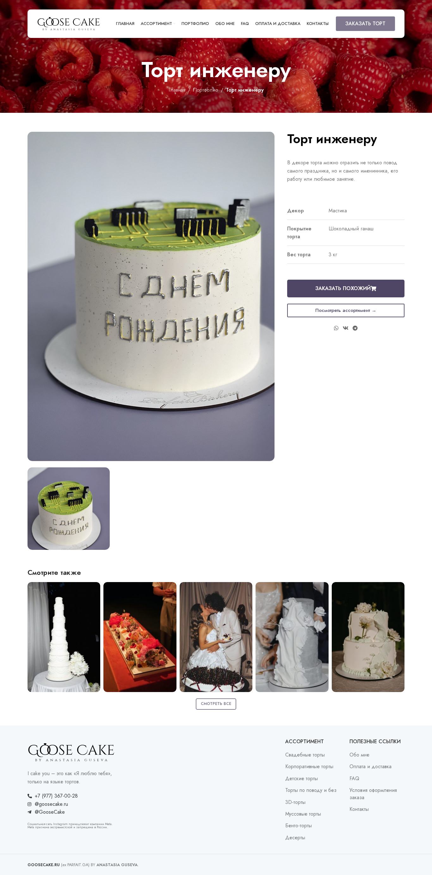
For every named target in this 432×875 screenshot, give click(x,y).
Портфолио (205, 90)
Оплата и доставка (370, 766)
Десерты (295, 837)
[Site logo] (68, 23)
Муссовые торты (303, 814)
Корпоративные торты (309, 766)
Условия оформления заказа (373, 794)
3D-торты (295, 802)
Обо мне (359, 754)
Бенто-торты (298, 825)
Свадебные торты (305, 754)
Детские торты (301, 778)
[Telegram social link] (355, 328)
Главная (177, 90)
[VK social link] (345, 328)
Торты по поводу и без (310, 790)
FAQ (354, 778)
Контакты (359, 809)
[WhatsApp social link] (336, 328)
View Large (92, 589)
